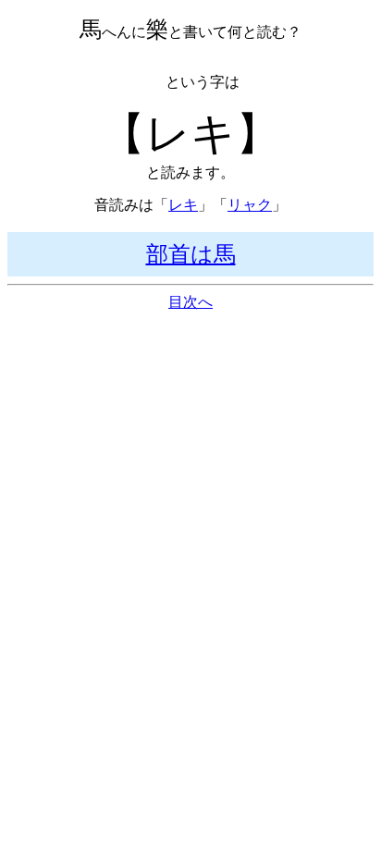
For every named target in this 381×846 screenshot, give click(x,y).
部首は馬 (191, 254)
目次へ (190, 302)
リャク (249, 205)
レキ (183, 205)
